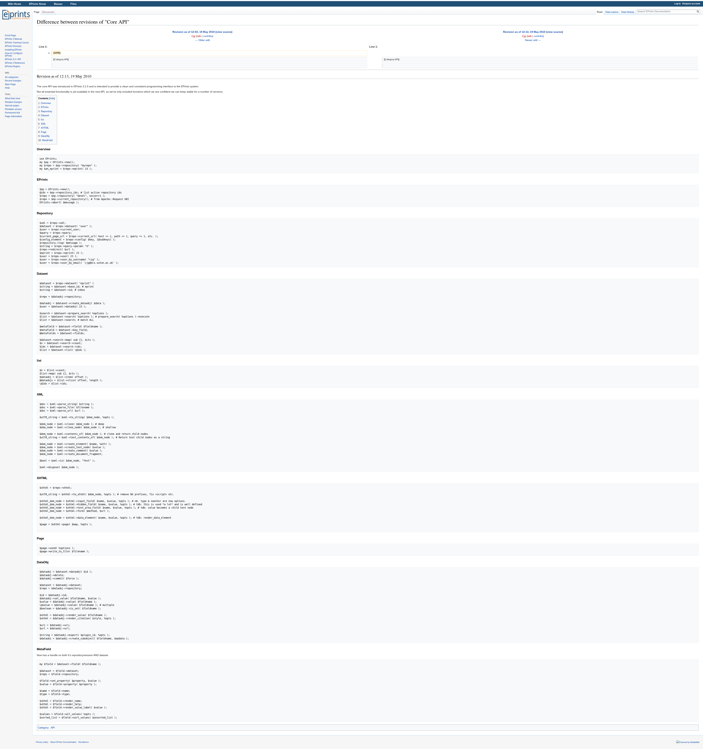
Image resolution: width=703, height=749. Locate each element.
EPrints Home (37, 3)
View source (611, 12)
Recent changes (13, 80)
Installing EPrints (13, 49)
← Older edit (202, 40)
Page (36, 12)
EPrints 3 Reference (15, 63)
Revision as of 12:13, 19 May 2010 (524, 31)
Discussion (48, 12)
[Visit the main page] (16, 14)
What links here (12, 98)
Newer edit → (533, 40)
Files (73, 3)
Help (7, 88)
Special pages (12, 105)
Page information (13, 116)
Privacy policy (42, 742)
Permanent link (12, 112)
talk (199, 36)
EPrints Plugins (12, 66)
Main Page (10, 84)
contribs (207, 36)
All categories (11, 77)
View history (627, 12)
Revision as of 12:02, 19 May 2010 (193, 31)
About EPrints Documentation (63, 742)
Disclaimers (83, 742)
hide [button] (52, 98)
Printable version (13, 109)
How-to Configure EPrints (14, 54)
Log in (677, 3)
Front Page (10, 35)
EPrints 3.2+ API (13, 59)
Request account (691, 3)
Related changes (13, 102)
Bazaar (58, 3)
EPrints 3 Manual (13, 39)
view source (223, 31)
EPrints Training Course (17, 42)
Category (43, 727)
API (53, 727)
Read (599, 12)
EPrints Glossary (13, 46)
